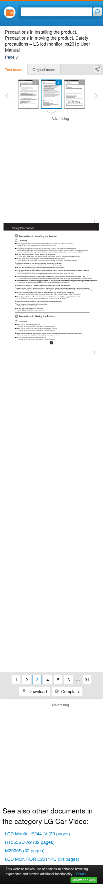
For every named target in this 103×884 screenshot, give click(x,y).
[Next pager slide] (96, 96)
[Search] (97, 11)
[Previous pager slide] (6, 96)
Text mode (13, 69)
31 (87, 679)
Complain (69, 691)
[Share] (98, 69)
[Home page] (9, 12)
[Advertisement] (51, 167)
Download (37, 691)
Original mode (43, 69)
